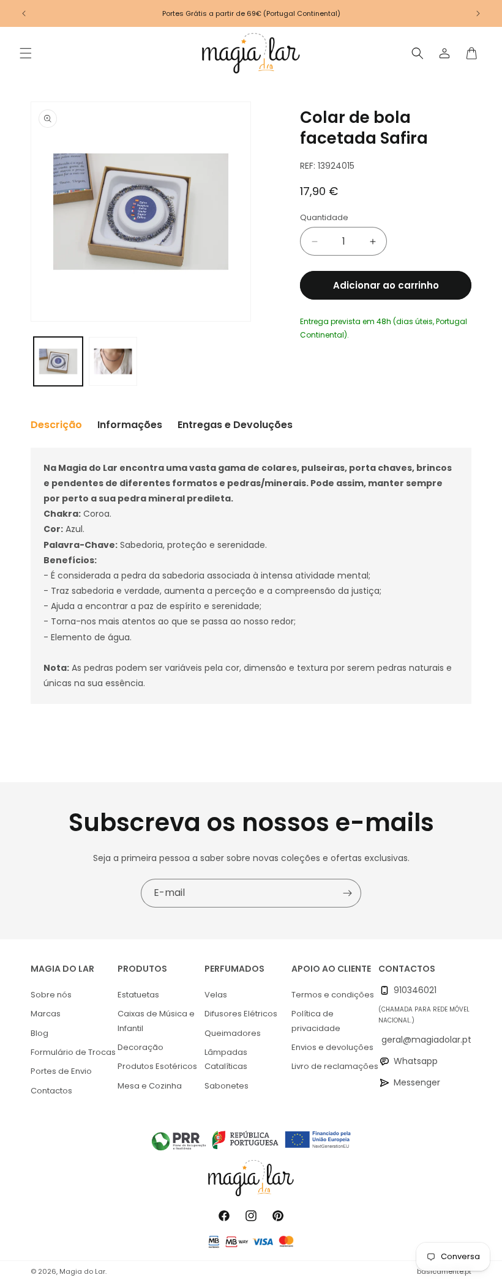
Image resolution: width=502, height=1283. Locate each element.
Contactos (51, 1090)
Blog (39, 1033)
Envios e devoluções (332, 1047)
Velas (215, 994)
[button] (25, 53)
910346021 (415, 990)
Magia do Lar (82, 1271)
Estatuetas (138, 994)
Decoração (140, 1047)
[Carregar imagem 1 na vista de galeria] (58, 361)
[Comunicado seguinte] (478, 13)
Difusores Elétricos (240, 1013)
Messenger (417, 1082)
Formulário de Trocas (73, 1052)
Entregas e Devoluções (235, 425)
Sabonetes (226, 1086)
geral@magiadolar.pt (426, 1039)
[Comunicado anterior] (23, 13)
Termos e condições (332, 994)
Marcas (46, 1013)
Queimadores (232, 1033)
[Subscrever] (347, 893)
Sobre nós (51, 994)
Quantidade (324, 217)
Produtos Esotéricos (157, 1066)
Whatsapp (416, 1061)
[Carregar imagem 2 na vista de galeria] (113, 361)
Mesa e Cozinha (150, 1086)
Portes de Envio (61, 1071)
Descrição (56, 425)
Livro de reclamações (334, 1066)
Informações (129, 425)
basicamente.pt (444, 1271)
